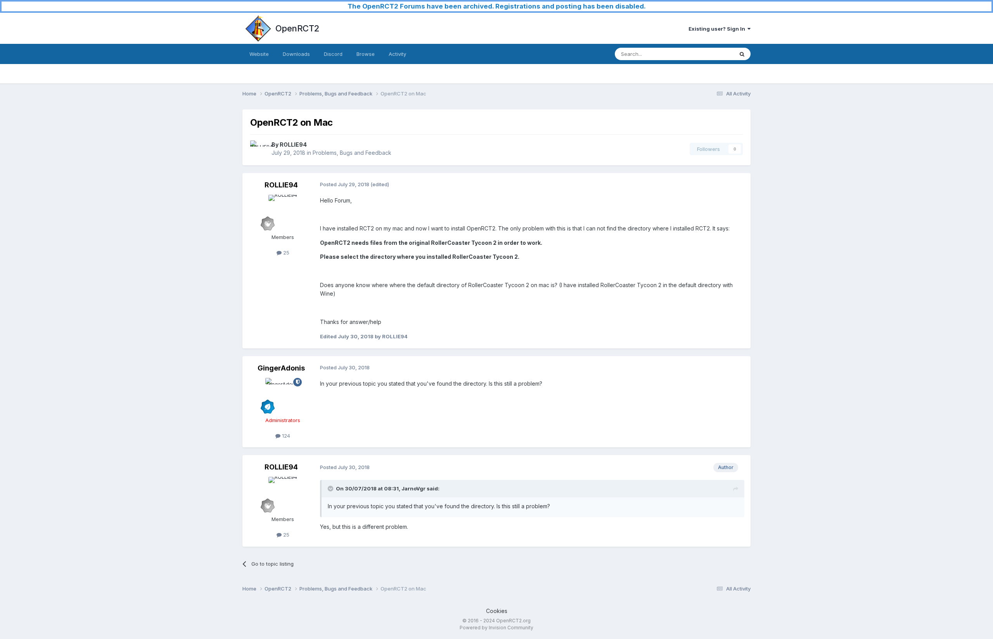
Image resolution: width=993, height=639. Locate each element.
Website (259, 54)
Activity (397, 54)
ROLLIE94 (293, 144)
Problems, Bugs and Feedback (352, 152)
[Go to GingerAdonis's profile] (282, 395)
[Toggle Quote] (331, 488)
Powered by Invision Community (496, 627)
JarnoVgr (413, 488)
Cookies (496, 611)
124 (285, 436)
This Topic (711, 54)
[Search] (742, 54)
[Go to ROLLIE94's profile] (258, 149)
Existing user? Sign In (718, 29)
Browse (365, 54)
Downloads (296, 54)
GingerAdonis (281, 368)
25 (285, 252)
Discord (333, 54)
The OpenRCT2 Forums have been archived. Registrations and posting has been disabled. (497, 6)
